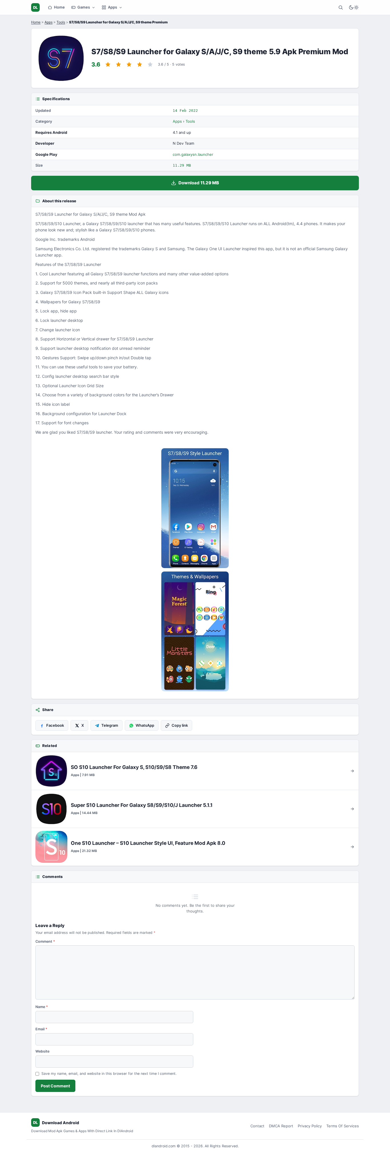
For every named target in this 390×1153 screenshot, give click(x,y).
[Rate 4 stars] (139, 64)
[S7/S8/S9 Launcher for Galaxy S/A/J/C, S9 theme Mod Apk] (195, 508)
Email (41, 1029)
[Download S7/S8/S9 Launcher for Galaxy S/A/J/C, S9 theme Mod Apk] (195, 631)
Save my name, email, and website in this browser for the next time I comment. (108, 1073)
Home (59, 7)
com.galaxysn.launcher (193, 154)
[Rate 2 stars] (118, 64)
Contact (257, 1126)
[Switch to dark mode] (354, 7)
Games (83, 7)
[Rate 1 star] (108, 64)
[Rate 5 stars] (150, 64)
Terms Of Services (342, 1126)
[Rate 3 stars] (129, 64)
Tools (61, 22)
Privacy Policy (310, 1126)
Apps (112, 7)
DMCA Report (281, 1126)
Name (41, 1007)
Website (42, 1051)
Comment (45, 941)
